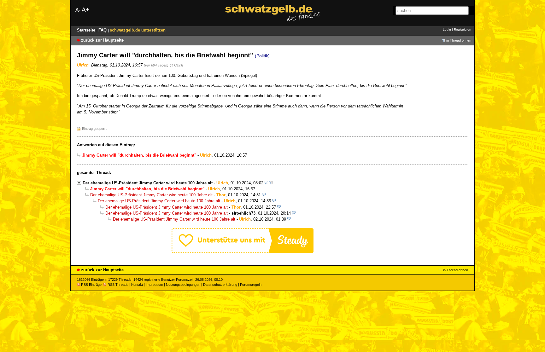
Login (447, 29)
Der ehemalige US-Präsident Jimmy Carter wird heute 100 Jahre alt (148, 183)
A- (77, 10)
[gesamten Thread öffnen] (271, 183)
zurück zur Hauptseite (102, 40)
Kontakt (137, 284)
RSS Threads (118, 284)
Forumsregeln (250, 284)
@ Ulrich (176, 65)
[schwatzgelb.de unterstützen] (243, 252)
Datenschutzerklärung (220, 284)
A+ (85, 9)
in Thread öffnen (458, 40)
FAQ (103, 30)
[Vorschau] (266, 183)
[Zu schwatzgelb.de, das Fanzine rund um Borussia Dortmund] (272, 13)
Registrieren (462, 29)
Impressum (154, 284)
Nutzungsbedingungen (183, 284)
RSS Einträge (91, 284)
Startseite (87, 30)
